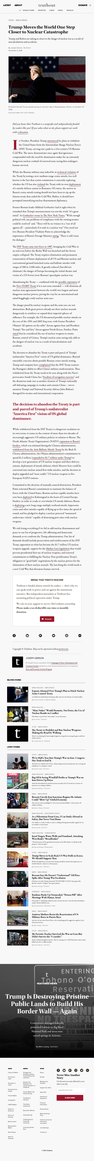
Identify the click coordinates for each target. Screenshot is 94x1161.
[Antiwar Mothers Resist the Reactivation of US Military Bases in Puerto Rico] (17, 918)
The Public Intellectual (26, 1105)
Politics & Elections (11, 1110)
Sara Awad (37, 828)
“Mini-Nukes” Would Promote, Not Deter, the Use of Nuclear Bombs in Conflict (58, 712)
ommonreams (50, 700)
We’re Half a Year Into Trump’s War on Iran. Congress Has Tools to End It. (58, 759)
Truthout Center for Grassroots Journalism (46, 1121)
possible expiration (68, 282)
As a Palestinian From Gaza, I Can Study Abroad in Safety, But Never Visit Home (57, 818)
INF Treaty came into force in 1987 (34, 247)
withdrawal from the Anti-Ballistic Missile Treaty (37, 449)
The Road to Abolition (27, 1099)
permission (63, 649)
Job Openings (44, 1128)
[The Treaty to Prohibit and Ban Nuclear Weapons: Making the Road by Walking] (17, 734)
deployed (27, 497)
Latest (7, 5)
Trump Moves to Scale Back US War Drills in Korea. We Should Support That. (57, 857)
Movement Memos (29, 1110)
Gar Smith (37, 719)
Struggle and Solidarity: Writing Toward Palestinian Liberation (29, 1075)
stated (15, 333)
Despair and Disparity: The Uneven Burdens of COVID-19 (29, 1084)
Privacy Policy (44, 1109)
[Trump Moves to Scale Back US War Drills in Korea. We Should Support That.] (17, 859)
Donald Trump (28, 10)
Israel (60, 10)
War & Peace (21, 20)
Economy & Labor (11, 1078)
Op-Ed (11, 20)
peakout (47, 741)
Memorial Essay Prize (45, 1114)
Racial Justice (12, 1121)
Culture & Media (13, 1072)
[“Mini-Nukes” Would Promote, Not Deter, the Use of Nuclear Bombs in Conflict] (17, 714)
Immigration (11, 1100)
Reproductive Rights (12, 1127)
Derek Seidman (38, 788)
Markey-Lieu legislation (57, 549)
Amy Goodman (38, 906)
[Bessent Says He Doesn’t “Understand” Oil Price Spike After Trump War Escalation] (17, 879)
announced (52, 141)
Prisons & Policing (11, 1116)
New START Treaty (26, 286)
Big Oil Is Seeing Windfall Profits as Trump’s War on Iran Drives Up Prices (58, 779)
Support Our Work (45, 1088)
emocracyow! (49, 906)
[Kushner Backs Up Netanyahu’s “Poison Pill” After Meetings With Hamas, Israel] (17, 898)
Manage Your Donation (44, 1082)
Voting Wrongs (27, 1115)
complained (44, 365)
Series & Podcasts (11, 1137)
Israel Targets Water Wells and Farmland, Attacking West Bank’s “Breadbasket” (57, 837)
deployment (75, 184)
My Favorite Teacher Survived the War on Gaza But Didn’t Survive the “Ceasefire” (57, 935)
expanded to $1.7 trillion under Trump (51, 458)
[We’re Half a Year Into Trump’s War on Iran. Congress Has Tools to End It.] (17, 761)
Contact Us (43, 1132)
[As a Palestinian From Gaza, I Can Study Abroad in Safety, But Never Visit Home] (17, 820)
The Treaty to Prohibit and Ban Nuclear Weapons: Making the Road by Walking (56, 731)
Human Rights (50, 833)
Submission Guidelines (43, 1097)
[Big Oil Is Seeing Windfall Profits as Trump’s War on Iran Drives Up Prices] (17, 781)
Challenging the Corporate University (28, 1121)
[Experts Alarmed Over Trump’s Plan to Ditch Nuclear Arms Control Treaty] (17, 694)
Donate (82, 5)
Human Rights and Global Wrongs (29, 1092)
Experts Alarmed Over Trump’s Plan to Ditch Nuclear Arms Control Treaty (58, 692)
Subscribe (43, 1092)
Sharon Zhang (38, 808)
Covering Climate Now (28, 1128)
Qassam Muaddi (39, 847)
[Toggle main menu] (91, 5)
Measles (70, 10)
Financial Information (43, 1104)
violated (41, 184)
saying (55, 236)
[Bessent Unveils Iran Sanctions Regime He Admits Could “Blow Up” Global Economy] (17, 801)
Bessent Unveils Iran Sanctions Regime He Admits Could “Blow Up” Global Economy (57, 798)
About (18, 5)
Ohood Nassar (38, 945)
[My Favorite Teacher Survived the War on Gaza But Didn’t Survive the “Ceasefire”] (17, 938)
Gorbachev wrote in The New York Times (43, 215)
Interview (35, 892)
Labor (51, 10)
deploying (19, 505)
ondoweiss (48, 847)
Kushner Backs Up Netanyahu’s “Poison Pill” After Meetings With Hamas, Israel (57, 896)
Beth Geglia (37, 925)
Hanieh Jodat (38, 769)
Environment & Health (12, 1090)
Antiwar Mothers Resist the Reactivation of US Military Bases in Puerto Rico (55, 916)
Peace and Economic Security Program (39, 669)
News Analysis (37, 688)
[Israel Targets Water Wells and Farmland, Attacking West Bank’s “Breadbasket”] (17, 840)
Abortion (42, 10)
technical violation (66, 172)
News (34, 794)
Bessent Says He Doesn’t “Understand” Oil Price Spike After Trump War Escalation (56, 877)
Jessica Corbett (38, 700)
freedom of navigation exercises (58, 377)
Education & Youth (52, 813)
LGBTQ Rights (12, 1105)
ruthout (27, 48)
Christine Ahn (38, 867)
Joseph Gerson (16, 48)
